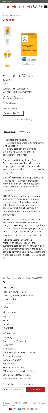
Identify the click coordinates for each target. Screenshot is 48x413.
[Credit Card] (36, 409)
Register (7, 316)
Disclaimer (8, 345)
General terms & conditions (16, 341)
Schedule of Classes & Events (17, 375)
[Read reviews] (11, 97)
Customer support (12, 360)
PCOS (5, 306)
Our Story (7, 337)
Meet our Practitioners (13, 367)
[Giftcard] (32, 409)
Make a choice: (10, 109)
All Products (8, 363)
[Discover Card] (23, 409)
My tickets (8, 324)
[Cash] (27, 409)
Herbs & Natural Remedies (16, 291)
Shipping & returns (12, 356)
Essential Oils (9, 303)
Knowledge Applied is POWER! (17, 378)
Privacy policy (9, 348)
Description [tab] (9, 131)
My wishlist (8, 327)
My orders (8, 320)
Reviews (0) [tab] (24, 131)
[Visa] (15, 409)
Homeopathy (9, 299)
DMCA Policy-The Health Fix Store (19, 352)
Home (5, 15)
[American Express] (19, 409)
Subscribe (36, 389)
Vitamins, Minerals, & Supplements (19, 295)
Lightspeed (10, 405)
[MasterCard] (11, 409)
